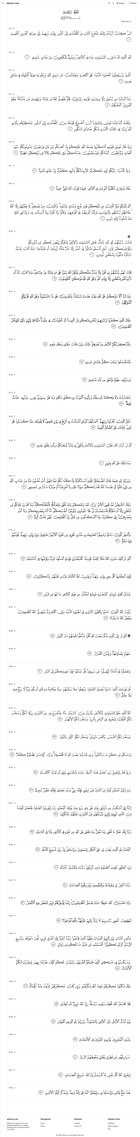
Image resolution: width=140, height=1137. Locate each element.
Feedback (111, 1123)
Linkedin (77, 1123)
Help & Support (113, 1126)
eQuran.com (13, 3)
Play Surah (125, 21)
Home (43, 1123)
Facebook (77, 1126)
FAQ (109, 1129)
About (43, 1126)
